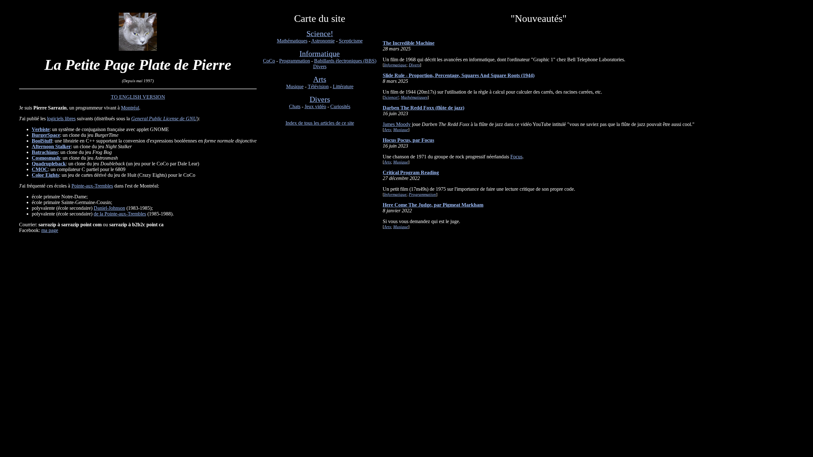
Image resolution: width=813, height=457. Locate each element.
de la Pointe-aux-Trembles (120, 213)
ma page (49, 230)
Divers (319, 66)
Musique (295, 86)
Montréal (130, 107)
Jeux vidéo (315, 106)
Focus (516, 156)
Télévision (318, 86)
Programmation (294, 60)
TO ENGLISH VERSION (138, 97)
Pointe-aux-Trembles (92, 186)
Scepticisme (351, 40)
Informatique (395, 65)
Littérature (343, 86)
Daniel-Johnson (109, 208)
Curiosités (340, 106)
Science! (391, 97)
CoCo (269, 60)
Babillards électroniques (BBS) (345, 60)
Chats (294, 106)
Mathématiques (292, 40)
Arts (387, 129)
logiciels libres (61, 118)
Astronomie (323, 40)
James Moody (397, 124)
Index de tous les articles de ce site (320, 123)
